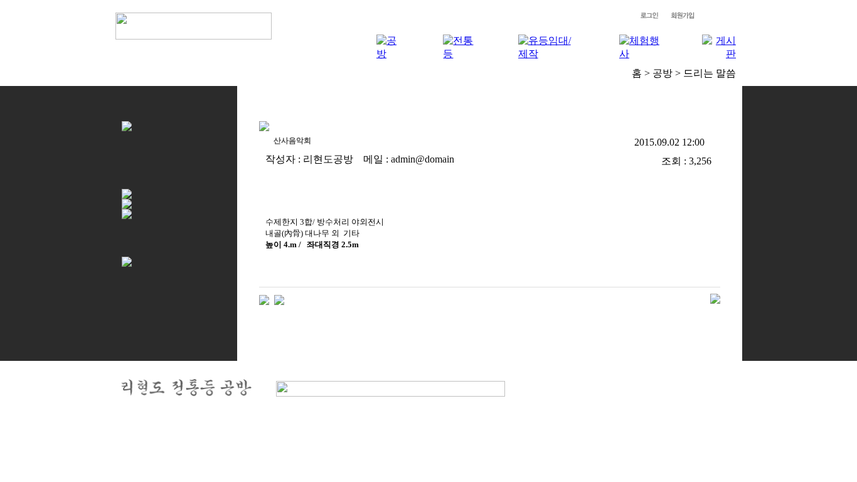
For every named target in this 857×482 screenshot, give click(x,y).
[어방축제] (279, 299)
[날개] (264, 299)
